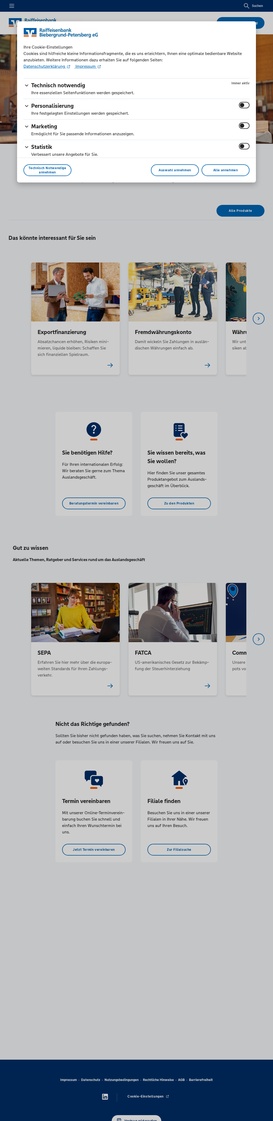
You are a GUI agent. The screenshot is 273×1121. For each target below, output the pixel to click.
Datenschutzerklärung (44, 66)
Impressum (85, 66)
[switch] (244, 105)
